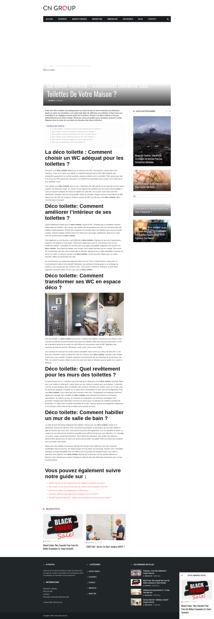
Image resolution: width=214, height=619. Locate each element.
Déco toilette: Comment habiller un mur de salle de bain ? (72, 139)
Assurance (128, 19)
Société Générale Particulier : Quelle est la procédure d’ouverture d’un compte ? (80, 498)
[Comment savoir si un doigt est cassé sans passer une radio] (152, 180)
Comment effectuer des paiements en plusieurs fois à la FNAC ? (74, 494)
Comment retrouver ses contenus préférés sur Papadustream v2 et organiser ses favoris (149, 235)
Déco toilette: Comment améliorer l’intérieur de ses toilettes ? (74, 132)
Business (62, 19)
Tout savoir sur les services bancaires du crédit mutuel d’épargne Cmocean (78, 487)
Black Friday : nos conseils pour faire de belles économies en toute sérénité (196, 609)
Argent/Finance (79, 19)
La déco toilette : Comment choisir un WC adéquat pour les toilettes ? (77, 129)
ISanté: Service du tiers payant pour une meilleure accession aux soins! (77, 483)
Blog (140, 19)
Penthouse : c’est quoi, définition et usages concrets (154, 571)
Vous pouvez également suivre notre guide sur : (69, 142)
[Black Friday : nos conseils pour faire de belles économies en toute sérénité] (196, 589)
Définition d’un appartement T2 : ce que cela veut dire (156, 591)
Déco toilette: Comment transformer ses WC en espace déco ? (74, 134)
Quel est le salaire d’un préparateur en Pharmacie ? (69, 490)
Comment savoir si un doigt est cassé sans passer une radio (151, 185)
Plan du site (47, 591)
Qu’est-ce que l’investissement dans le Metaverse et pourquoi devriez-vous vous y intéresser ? (151, 208)
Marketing (97, 19)
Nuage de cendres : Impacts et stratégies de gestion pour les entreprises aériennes (148, 159)
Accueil (49, 19)
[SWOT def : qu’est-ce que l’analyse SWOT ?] (106, 527)
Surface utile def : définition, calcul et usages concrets (155, 600)
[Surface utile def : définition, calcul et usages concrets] (136, 602)
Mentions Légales (50, 589)
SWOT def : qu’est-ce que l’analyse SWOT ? (105, 546)
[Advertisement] (107, 39)
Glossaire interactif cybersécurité (56, 597)
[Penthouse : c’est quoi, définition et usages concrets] (136, 573)
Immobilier (112, 19)
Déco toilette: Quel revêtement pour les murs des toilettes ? (73, 137)
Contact (152, 19)
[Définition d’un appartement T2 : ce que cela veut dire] (136, 592)
